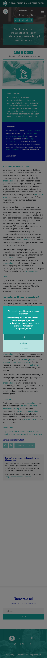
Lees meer (23, 349)
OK (23, 337)
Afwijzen (23, 343)
